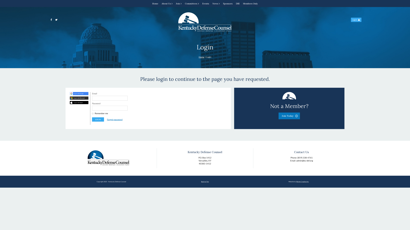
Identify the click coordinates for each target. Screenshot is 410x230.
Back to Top (205, 182)
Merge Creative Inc (302, 182)
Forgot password (114, 119)
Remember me (101, 113)
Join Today (288, 115)
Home (201, 57)
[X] (56, 20)
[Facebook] (51, 20)
